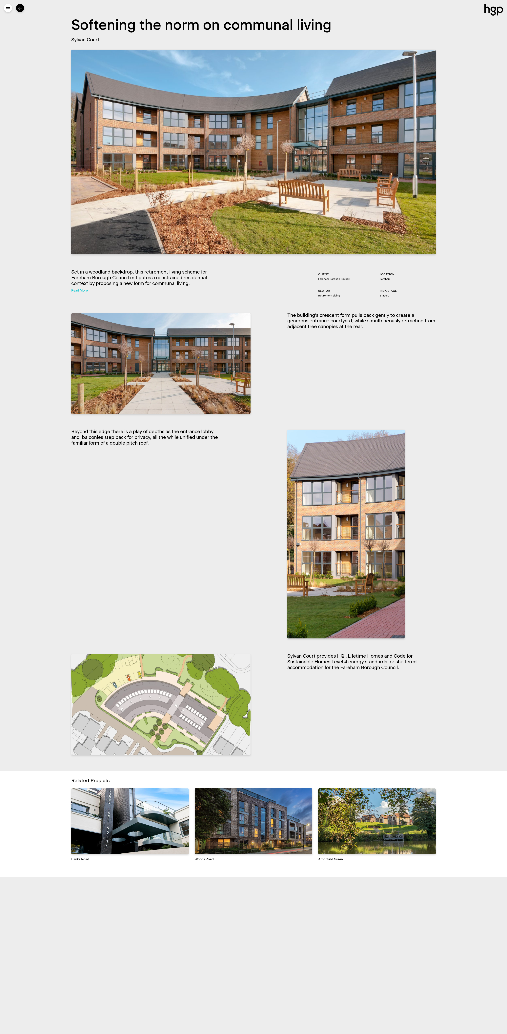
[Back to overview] (20, 8)
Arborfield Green (330, 859)
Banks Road (80, 859)
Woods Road (204, 859)
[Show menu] (8, 8)
